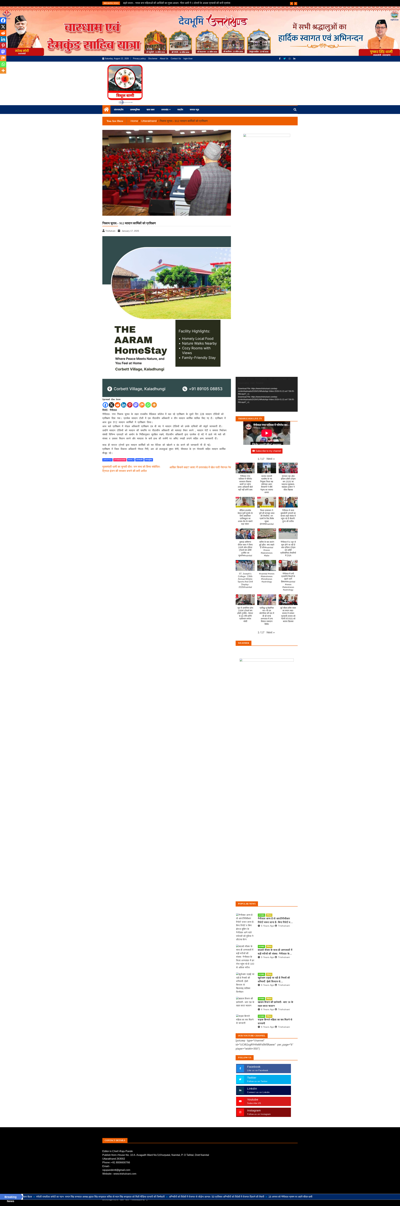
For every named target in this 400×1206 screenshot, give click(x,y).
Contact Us (176, 58)
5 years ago (267, 926)
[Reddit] (117, 405)
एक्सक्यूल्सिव (135, 109)
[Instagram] (290, 58)
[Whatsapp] (148, 405)
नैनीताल (269, 915)
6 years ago (267, 985)
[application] (267, 394)
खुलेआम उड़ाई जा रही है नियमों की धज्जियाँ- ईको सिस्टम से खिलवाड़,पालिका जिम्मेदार (274, 979)
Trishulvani (284, 926)
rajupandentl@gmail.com (116, 1170)
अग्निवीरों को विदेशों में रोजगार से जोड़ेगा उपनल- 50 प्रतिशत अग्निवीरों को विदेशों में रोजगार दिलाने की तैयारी (158, 1196)
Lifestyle (107, 460)
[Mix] (142, 405)
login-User (187, 58)
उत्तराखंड (164, 109)
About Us (164, 58)
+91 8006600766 (120, 1162)
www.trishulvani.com (124, 1173)
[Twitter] (284, 58)
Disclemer (152, 58)
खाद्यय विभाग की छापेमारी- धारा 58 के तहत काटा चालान (275, 1004)
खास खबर (151, 109)
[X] (111, 405)
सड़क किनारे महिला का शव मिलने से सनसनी (275, 1021)
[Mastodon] (136, 405)
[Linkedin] (123, 405)
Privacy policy (139, 58)
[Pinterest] (129, 405)
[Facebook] (280, 58)
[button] (270, 459)
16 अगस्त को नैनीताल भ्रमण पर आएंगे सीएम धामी (232, 1196)
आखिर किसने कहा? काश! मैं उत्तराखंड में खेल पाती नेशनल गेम (200, 467)
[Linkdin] (294, 58)
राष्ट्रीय (180, 109)
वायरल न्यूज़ (194, 109)
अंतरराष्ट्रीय (118, 109)
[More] (154, 405)
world (131, 460)
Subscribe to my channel (268, 451)
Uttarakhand (120, 460)
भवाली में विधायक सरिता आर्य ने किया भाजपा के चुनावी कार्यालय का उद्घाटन (158, 3)
